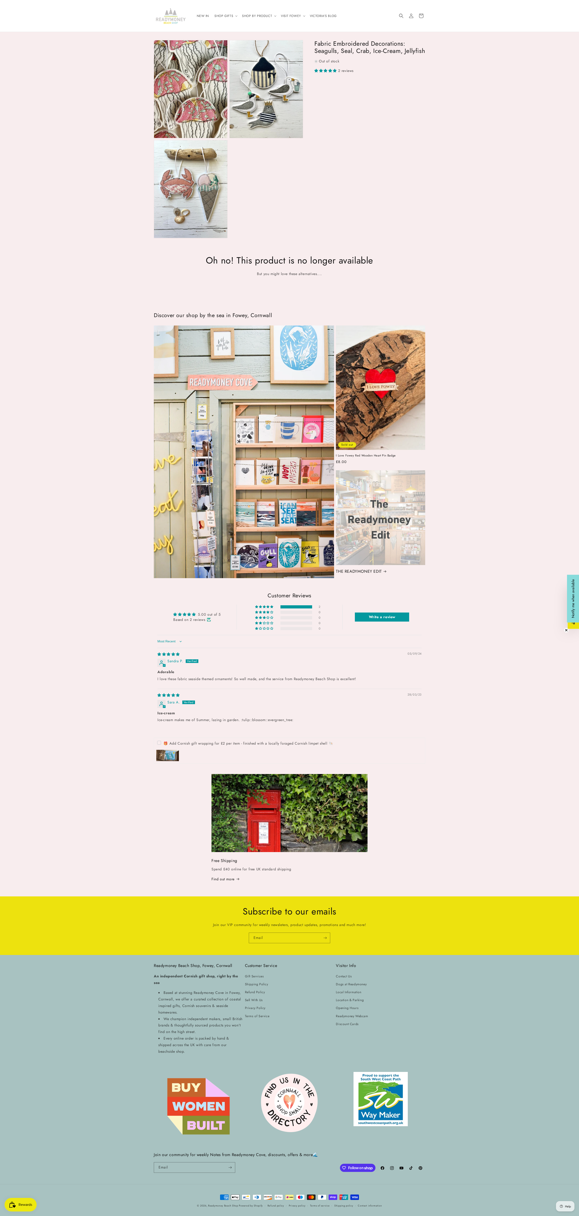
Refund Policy (255, 992)
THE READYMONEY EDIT (359, 571)
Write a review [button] (382, 617)
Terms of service (320, 1205)
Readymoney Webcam (352, 1016)
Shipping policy (343, 1205)
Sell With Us (254, 1000)
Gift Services (254, 976)
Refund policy (276, 1205)
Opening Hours (347, 1008)
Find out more (223, 879)
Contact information (370, 1205)
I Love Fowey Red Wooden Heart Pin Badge (366, 456)
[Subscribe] (325, 938)
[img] (168, 654)
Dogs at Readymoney (351, 984)
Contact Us (344, 976)
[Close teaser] (566, 630)
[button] (225, 16)
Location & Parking (350, 1000)
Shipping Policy (256, 984)
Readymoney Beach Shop (223, 1205)
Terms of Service (257, 1016)
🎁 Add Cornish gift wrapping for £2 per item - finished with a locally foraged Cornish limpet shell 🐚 (248, 743)
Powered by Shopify (251, 1205)
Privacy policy (297, 1205)
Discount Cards (347, 1024)
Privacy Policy (255, 1008)
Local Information (348, 992)
